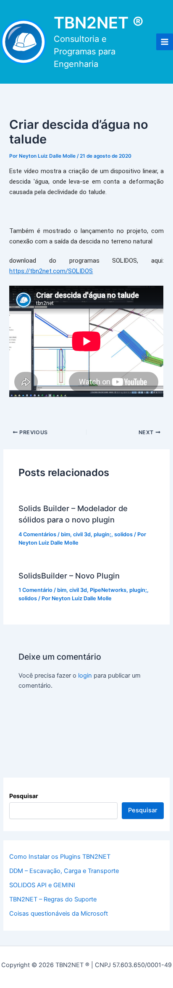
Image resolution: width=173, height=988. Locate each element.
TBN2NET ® (99, 22)
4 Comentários (37, 534)
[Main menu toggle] (164, 41)
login (85, 675)
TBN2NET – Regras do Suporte (53, 899)
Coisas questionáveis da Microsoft (58, 913)
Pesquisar (23, 795)
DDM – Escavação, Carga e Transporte (64, 871)
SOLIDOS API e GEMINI (42, 885)
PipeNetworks (108, 590)
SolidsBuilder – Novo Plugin (69, 575)
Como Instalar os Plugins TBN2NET (59, 856)
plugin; (102, 534)
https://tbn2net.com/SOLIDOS (51, 271)
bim (65, 534)
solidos (123, 534)
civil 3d (82, 534)
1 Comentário (35, 590)
